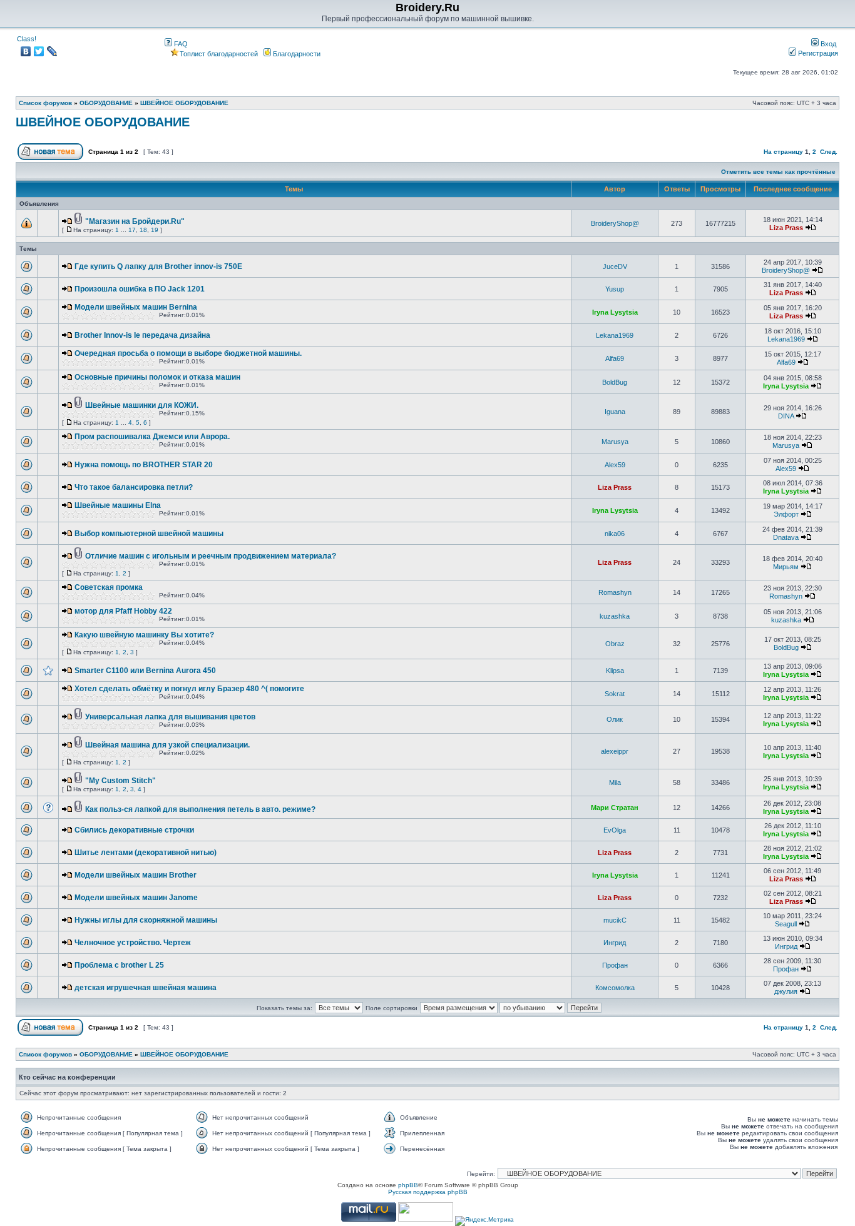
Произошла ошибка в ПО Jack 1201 (139, 289)
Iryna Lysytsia (615, 312)
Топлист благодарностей (219, 54)
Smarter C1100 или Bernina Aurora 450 (145, 670)
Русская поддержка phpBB (428, 1191)
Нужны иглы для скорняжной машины (145, 920)
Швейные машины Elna (117, 505)
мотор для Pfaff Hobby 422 (123, 611)
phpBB (408, 1185)
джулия (785, 991)
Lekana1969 (614, 335)
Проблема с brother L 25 (119, 965)
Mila (615, 782)
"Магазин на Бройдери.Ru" (135, 221)
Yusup (614, 289)
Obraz (615, 643)
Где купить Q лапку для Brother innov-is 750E (158, 266)
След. (828, 151)
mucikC (615, 920)
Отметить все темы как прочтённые (778, 171)
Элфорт (786, 514)
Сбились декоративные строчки (134, 830)
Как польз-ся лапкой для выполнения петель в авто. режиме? (200, 809)
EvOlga (614, 830)
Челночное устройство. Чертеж (132, 942)
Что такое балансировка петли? (133, 487)
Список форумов (45, 102)
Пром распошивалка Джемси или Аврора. (152, 436)
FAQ (180, 44)
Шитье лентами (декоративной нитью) (145, 852)
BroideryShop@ (615, 223)
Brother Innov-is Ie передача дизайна (142, 335)
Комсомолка (615, 987)
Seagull (786, 924)
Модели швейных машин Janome (136, 897)
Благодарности (295, 54)
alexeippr (614, 751)
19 (154, 229)
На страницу (783, 151)
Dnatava (786, 537)
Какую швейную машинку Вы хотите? (144, 635)
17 (132, 229)
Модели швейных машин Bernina (135, 307)
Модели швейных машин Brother (135, 875)
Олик (615, 719)
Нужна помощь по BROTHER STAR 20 (143, 464)
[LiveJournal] (52, 51)
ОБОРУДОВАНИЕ (106, 102)
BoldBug (614, 382)
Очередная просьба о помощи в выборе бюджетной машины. (188, 353)
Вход (827, 44)
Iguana (615, 411)
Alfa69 (614, 358)
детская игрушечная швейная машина (145, 987)
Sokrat (615, 693)
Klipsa (615, 670)
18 (143, 229)
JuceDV (615, 266)
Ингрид (614, 942)
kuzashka (615, 616)
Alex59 (615, 465)
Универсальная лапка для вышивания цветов (170, 716)
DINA (786, 416)
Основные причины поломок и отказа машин (157, 377)
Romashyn (615, 592)
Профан (615, 965)
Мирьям (786, 566)
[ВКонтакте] (26, 51)
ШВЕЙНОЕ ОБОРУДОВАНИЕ (184, 102)
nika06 (615, 533)
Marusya (615, 441)
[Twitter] (39, 51)
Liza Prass (786, 227)
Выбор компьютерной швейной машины (148, 533)
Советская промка (108, 587)
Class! (26, 39)
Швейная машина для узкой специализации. (167, 745)
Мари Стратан (614, 807)
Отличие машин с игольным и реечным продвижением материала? (210, 556)
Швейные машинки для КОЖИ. (141, 405)
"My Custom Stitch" (120, 780)
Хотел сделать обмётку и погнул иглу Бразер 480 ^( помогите (189, 688)
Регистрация (817, 53)
